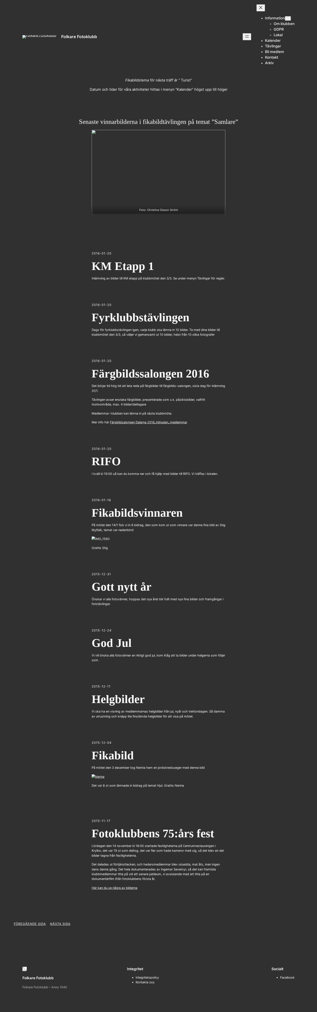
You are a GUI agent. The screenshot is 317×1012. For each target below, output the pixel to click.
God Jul (112, 643)
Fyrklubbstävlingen (140, 317)
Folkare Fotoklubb (79, 36)
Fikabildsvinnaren (137, 513)
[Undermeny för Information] (288, 18)
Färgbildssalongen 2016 (150, 373)
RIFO (106, 461)
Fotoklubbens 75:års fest (153, 833)
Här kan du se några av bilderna (114, 888)
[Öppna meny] (247, 36)
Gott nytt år (121, 587)
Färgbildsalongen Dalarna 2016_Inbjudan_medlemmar (148, 422)
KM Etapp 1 (123, 266)
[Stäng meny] (260, 7)
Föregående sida (30, 924)
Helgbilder (118, 699)
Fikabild (113, 755)
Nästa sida (60, 924)
